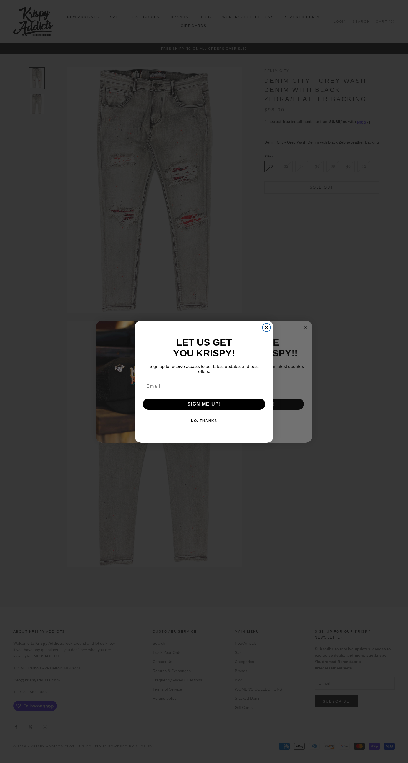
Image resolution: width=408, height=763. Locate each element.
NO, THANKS (204, 421)
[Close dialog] (266, 327)
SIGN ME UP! (204, 404)
